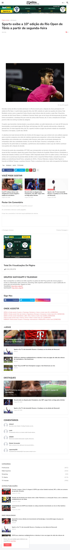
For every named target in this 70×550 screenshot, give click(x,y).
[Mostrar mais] (37, 170)
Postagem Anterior (8, 230)
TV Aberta (35, 477)
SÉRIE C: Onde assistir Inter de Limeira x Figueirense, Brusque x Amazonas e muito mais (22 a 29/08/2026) (34, 314)
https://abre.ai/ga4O (17, 286)
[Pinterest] (30, 170)
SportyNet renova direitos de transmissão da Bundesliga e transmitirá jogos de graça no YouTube (37, 519)
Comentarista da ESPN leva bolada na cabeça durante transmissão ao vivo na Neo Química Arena (38, 506)
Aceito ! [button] (7, 545)
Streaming (35, 474)
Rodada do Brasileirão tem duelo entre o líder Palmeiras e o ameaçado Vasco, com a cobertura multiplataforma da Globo (40, 498)
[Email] (34, 170)
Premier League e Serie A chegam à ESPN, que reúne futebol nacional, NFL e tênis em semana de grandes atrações (40, 490)
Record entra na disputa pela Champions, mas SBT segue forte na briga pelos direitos (34, 193)
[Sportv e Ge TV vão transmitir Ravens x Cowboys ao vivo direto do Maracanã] (8, 352)
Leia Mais (13, 541)
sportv (14, 165)
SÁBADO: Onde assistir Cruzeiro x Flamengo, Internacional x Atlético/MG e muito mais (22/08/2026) (32, 319)
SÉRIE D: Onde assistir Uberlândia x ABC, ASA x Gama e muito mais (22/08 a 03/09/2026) (29, 316)
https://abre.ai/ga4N (17, 288)
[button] (2, 2)
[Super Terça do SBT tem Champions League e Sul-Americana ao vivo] (8, 368)
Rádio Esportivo (35, 471)
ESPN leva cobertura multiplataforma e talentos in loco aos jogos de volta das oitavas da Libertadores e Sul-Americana (39, 358)
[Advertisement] (35, 48)
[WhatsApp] (27, 170)
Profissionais (35, 468)
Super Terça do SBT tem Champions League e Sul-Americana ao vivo (34, 366)
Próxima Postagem (61, 230)
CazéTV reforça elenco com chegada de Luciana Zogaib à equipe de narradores (10, 193)
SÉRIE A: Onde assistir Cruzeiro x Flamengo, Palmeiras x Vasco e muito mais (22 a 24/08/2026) (31, 312)
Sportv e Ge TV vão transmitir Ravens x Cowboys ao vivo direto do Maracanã (57, 193)
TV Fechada (20, 165)
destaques (13, 20)
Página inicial (5, 20)
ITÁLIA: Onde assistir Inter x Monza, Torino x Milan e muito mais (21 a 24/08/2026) (27, 317)
